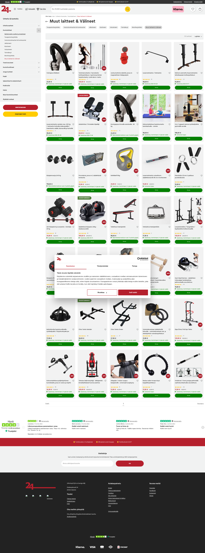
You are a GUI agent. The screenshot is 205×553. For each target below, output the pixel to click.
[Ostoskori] (200, 9)
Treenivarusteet (8, 63)
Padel (5, 76)
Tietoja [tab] (134, 266)
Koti (53, 16)
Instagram (152, 493)
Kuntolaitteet (7, 30)
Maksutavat (112, 501)
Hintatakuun (20, 107)
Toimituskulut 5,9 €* (122, 2)
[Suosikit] (192, 9)
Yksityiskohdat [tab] (102, 266)
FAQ (68, 504)
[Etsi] (127, 9)
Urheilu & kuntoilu (10, 18)
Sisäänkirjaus (71, 501)
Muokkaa (101, 292)
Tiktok (151, 496)
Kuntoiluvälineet (8, 67)
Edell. (47, 404)
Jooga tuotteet (7, 72)
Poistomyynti (20, 114)
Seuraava (200, 404)
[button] (198, 36)
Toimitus (111, 493)
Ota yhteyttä (112, 496)
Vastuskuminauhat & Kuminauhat (15, 40)
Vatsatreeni (8, 49)
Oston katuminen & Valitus (116, 498)
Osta (60, 88)
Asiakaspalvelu (177, 2)
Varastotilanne (113, 503)
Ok (130, 463)
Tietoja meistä (188, 2)
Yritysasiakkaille (113, 511)
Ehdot (110, 488)
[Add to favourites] (73, 73)
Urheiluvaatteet (8, 25)
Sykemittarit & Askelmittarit (12, 81)
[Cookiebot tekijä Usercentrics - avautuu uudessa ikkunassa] (139, 259)
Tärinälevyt (8, 52)
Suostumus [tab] (70, 266)
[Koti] (6, 9)
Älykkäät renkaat (8, 99)
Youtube (152, 488)
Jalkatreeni (7, 43)
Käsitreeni (7, 46)
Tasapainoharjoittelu (11, 37)
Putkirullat (6, 85)
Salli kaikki (133, 292)
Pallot (5, 90)
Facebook (152, 491)
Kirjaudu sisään (198, 2)
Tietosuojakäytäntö (114, 491)
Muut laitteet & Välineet (12, 59)
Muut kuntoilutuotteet (10, 95)
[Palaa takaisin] (46, 21)
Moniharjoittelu (9, 56)
